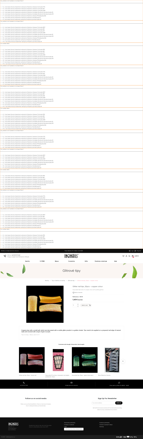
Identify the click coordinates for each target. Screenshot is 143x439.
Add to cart (85, 305)
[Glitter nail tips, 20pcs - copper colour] (45, 322)
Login (132, 250)
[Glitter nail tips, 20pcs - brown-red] (32, 360)
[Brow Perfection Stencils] (111, 360)
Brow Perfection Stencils (104, 375)
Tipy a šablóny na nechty (58, 280)
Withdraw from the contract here (74, 429)
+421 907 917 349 (15, 255)
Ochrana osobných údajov (106, 424)
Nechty (27, 261)
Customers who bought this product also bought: (71, 344)
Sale (115, 261)
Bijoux (57, 261)
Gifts (86, 261)
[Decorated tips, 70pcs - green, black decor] (85, 360)
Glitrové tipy (71, 280)
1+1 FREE (42, 261)
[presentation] (20, 361)
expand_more (78, 306)
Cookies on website (69, 424)
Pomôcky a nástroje (101, 261)
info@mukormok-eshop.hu (12, 250)
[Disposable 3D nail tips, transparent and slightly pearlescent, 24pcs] (58, 360)
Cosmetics (71, 261)
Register (139, 250)
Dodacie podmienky (104, 422)
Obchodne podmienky (69, 422)
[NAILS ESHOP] (71, 257)
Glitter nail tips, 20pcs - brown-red (27, 375)
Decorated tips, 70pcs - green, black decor (82, 375)
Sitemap (101, 426)
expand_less (78, 304)
